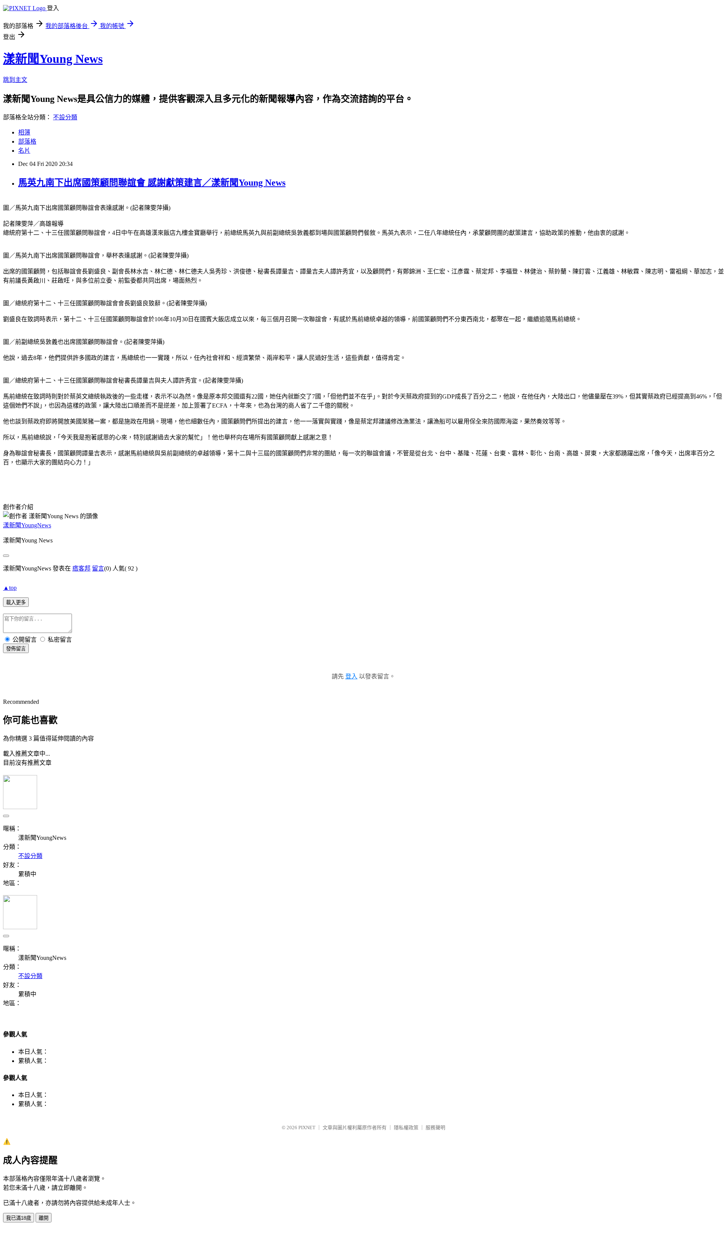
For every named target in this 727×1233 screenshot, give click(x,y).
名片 (24, 150)
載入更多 (16, 602)
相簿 (24, 132)
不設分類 (65, 117)
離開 (43, 1218)
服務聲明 (435, 1127)
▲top (10, 587)
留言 (98, 568)
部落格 (27, 141)
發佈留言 (16, 649)
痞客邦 (81, 568)
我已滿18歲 (18, 1218)
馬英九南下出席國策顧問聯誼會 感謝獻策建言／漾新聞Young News (151, 183)
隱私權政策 (406, 1127)
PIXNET (306, 1127)
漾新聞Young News (53, 59)
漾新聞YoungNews (27, 525)
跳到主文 (15, 80)
